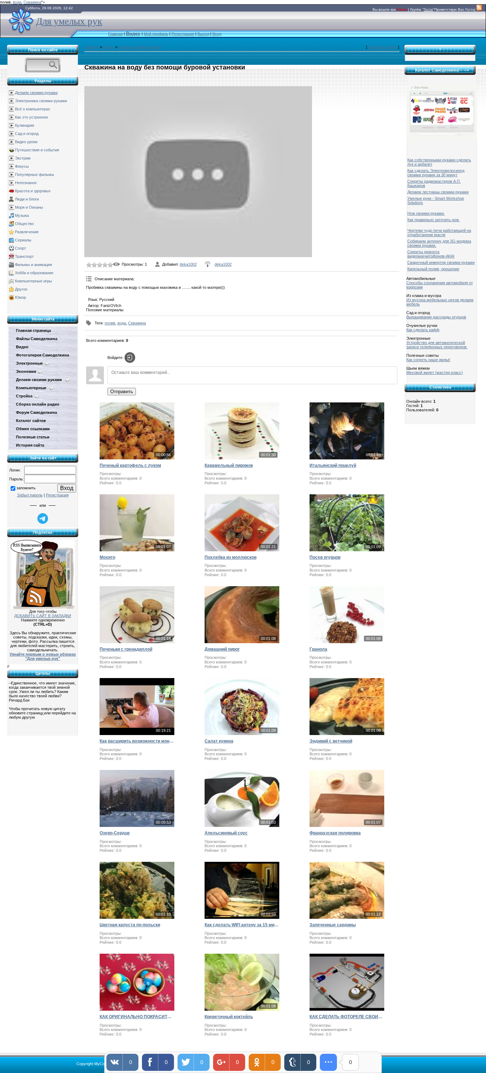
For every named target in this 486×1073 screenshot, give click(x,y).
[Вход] (130, 357)
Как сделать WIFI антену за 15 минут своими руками (242, 924)
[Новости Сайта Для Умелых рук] (43, 573)
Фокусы (22, 166)
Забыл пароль (30, 495)
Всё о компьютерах (32, 109)
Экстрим (23, 158)
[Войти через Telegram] (42, 518)
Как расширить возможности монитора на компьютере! (137, 741)
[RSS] (479, 9)
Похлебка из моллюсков (231, 557)
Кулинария (24, 125)
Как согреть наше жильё (428, 360)
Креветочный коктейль (229, 1016)
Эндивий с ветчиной (331, 741)
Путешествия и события (37, 150)
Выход (203, 34)
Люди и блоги (27, 199)
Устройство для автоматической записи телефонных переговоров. (436, 344)
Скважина (32, 2)
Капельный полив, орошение (433, 269)
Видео (108, 47)
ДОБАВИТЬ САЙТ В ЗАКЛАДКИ (42, 616)
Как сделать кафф (422, 330)
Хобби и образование (34, 273)
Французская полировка (335, 832)
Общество (24, 224)
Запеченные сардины (333, 924)
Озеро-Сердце (115, 832)
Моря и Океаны (29, 207)
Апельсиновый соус (226, 832)
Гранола (318, 649)
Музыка (22, 215)
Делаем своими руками (36, 92)
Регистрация (182, 34)
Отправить (121, 391)
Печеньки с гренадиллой (126, 649)
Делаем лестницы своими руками (438, 192)
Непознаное (26, 183)
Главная (115, 34)
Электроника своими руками (41, 101)
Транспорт (24, 256)
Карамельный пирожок (229, 465)
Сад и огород (26, 133)
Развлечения (26, 232)
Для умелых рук (69, 21)
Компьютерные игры (33, 281)
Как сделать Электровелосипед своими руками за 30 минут (435, 172)
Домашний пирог (222, 649)
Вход (216, 34)
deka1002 (188, 264)
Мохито (107, 557)
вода (17, 2)
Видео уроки (26, 142)
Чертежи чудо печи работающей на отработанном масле (439, 232)
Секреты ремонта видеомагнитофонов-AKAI (430, 254)
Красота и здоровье (33, 191)
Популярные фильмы (34, 174)
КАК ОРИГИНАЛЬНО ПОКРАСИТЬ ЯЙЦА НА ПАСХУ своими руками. (137, 1016)
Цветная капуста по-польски (130, 924)
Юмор (20, 297)
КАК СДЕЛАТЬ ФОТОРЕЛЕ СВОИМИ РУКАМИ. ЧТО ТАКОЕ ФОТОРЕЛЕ (347, 1016)
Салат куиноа (219, 741)
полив (110, 323)
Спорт (20, 248)
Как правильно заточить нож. (433, 220)
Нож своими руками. (426, 213)
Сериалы (23, 240)
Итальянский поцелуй (333, 465)
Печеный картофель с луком (130, 465)
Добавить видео (382, 47)
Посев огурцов (325, 557)
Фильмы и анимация (33, 264)
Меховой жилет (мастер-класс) (434, 372)
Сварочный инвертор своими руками (441, 262)
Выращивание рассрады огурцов (436, 317)
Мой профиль (156, 34)
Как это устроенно (31, 117)
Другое (21, 289)
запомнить (26, 488)
